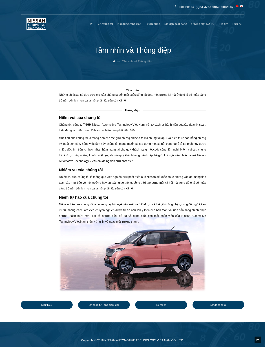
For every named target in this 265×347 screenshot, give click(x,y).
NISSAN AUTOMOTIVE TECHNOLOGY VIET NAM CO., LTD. (144, 340)
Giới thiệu (46, 304)
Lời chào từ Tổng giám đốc (104, 304)
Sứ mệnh (161, 304)
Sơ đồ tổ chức (218, 304)
